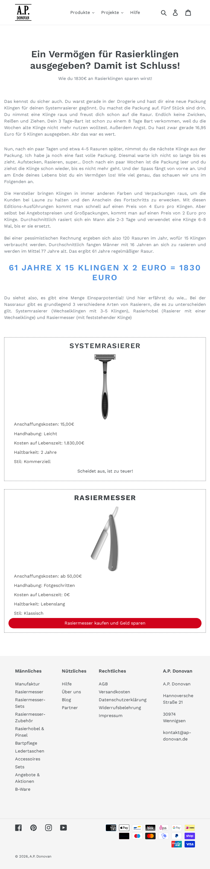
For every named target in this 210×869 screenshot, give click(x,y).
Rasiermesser (29, 691)
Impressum (110, 715)
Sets (19, 766)
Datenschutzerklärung (123, 699)
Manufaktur (27, 683)
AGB (103, 683)
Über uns (71, 691)
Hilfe (67, 683)
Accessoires (27, 759)
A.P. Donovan (40, 856)
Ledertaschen (29, 751)
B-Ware (22, 789)
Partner (70, 707)
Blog (66, 699)
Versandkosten (114, 691)
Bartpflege (26, 743)
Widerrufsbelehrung (120, 707)
